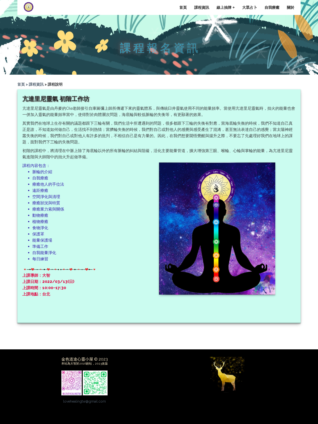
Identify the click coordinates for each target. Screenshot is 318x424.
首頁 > (23, 84)
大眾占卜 (249, 7)
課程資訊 (201, 7)
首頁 (183, 7)
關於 (290, 7)
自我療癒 (272, 7)
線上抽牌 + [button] (226, 7)
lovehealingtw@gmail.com (84, 401)
